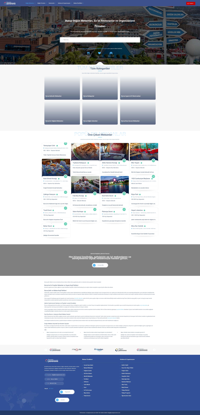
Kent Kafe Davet (108, 196)
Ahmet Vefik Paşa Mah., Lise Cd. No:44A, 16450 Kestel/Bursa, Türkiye (144, 228)
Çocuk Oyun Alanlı (88, 365)
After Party (124, 384)
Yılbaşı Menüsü (125, 390)
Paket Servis (87, 395)
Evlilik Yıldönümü (126, 373)
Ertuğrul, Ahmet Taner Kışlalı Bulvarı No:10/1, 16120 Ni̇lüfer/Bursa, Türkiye (144, 181)
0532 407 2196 (53, 383)
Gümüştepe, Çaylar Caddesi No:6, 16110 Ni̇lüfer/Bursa (144, 165)
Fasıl (85, 387)
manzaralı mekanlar (112, 318)
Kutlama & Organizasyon (64, 3)
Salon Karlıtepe (78, 211)
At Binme (86, 381)
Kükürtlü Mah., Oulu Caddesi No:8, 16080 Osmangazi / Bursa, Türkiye (57, 196)
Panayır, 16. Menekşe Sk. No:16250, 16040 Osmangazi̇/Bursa (57, 228)
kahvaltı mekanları (79, 298)
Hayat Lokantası (137, 210)
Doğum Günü (125, 370)
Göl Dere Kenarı (88, 373)
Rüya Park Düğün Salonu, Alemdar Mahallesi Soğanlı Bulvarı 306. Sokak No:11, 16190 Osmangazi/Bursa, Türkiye (144, 196)
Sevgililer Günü (125, 376)
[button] (45, 349)
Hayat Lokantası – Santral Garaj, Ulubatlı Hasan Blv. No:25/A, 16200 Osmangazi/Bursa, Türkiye (144, 212)
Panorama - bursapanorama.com (88, 412)
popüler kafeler (120, 309)
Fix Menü (86, 379)
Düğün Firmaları (41, 3)
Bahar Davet (47, 226)
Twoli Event (47, 210)
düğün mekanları (86, 48)
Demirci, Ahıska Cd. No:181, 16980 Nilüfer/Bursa (55, 212)
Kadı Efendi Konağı (50, 178)
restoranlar (92, 48)
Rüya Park (134, 194)
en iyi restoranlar (143, 305)
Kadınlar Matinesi (126, 381)
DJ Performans (88, 390)
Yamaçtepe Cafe (49, 146)
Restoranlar (52, 3)
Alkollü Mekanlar (88, 376)
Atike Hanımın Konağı (110, 163)
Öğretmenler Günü (126, 395)
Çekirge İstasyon (49, 194)
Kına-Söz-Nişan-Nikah (127, 367)
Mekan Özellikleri (78, 3)
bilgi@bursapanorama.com (58, 374)
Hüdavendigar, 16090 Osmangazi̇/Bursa (112, 198)
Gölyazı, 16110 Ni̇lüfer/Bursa (80, 198)
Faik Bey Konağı (78, 196)
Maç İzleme (87, 393)
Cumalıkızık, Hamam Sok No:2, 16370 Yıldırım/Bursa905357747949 (115, 165)
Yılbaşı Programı (126, 393)
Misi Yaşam (135, 163)
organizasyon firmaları (102, 48)
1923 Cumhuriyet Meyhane (140, 178)
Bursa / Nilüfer (54, 379)
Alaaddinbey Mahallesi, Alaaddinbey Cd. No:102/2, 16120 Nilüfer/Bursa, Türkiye (115, 214)
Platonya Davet (107, 211)
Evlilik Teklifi (125, 365)
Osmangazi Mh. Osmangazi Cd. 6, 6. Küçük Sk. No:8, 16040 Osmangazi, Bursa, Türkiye (86, 165)
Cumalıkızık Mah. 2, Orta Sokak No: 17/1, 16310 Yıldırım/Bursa (57, 181)
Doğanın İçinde (88, 370)
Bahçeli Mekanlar (88, 367)
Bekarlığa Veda (125, 379)
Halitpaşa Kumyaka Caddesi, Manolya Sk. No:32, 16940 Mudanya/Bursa (57, 148)
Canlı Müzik (87, 384)
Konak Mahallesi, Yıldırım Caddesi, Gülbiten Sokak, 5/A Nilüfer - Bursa (86, 214)
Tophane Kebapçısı (80, 163)
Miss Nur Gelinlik (137, 226)
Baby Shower (125, 387)
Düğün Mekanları (30, 3)
